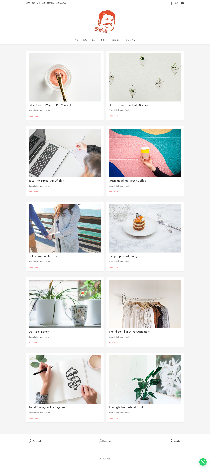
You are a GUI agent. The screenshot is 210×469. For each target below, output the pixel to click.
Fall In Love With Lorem (43, 256)
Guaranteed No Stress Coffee (127, 180)
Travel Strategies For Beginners (48, 407)
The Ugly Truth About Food (126, 407)
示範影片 (50, 3)
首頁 (28, 3)
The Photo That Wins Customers (129, 331)
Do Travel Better (39, 331)
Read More (33, 116)
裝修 (38, 3)
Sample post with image (124, 256)
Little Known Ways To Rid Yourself (50, 105)
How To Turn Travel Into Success (129, 105)
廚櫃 (43, 3)
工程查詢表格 (61, 3)
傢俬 (33, 3)
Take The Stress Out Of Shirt (46, 180)
